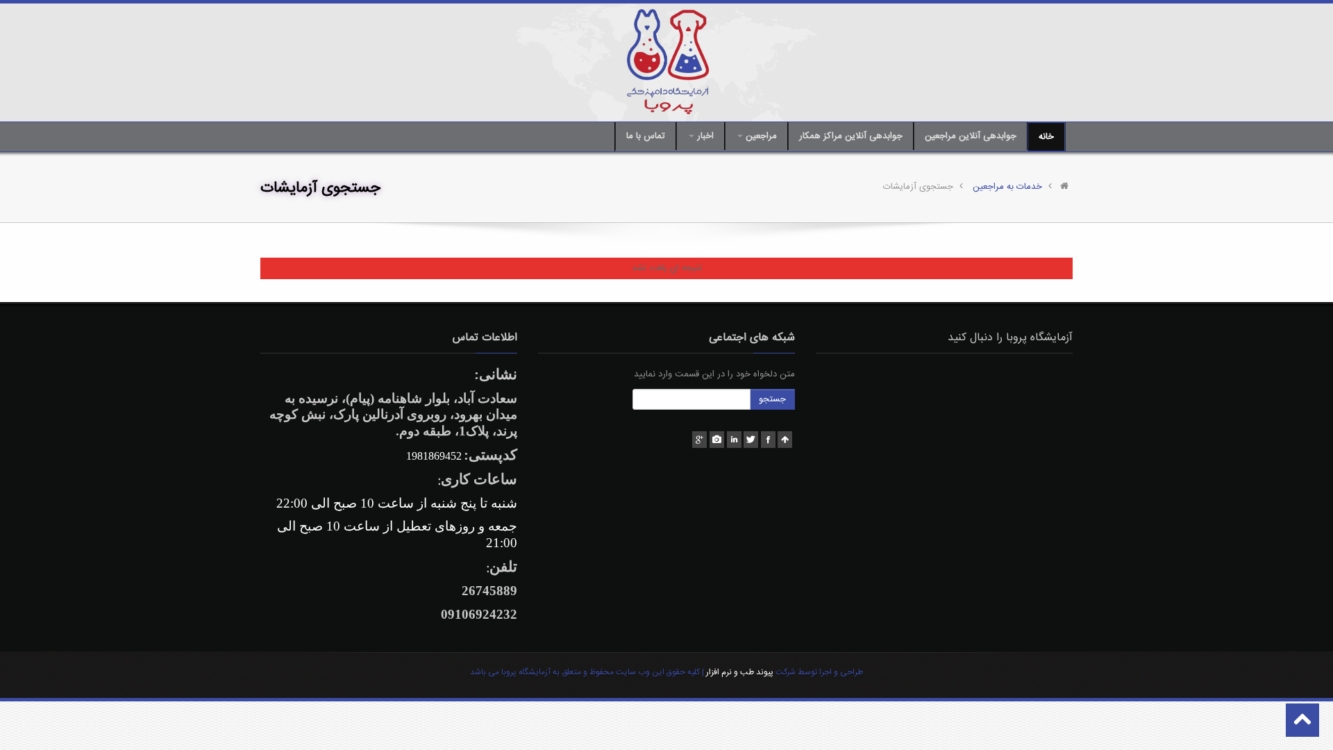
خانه (1046, 136)
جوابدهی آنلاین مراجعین (970, 136)
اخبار (704, 136)
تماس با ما (645, 136)
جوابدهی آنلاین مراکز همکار (851, 136)
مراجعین (760, 136)
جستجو (772, 399)
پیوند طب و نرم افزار (738, 672)
